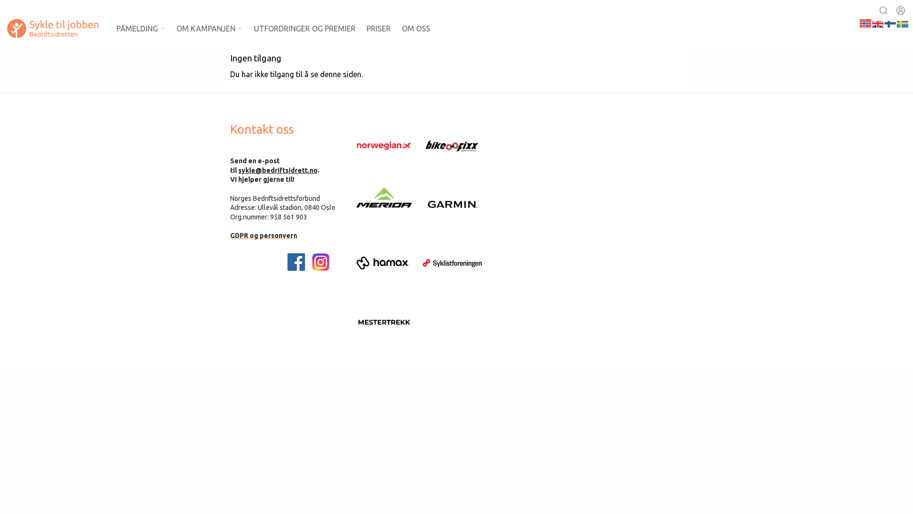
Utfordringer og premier (305, 28)
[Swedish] (903, 22)
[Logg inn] (900, 10)
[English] (878, 22)
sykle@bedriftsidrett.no (278, 170)
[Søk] (883, 10)
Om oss (416, 28)
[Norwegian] (866, 22)
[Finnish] (890, 22)
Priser (379, 28)
